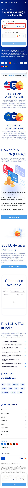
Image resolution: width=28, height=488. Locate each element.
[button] (26, 73)
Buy (7, 9)
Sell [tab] (8, 22)
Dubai (22, 384)
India (10, 388)
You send (6, 25)
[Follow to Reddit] (11, 444)
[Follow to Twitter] (14, 444)
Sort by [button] (5, 291)
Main (2, 9)
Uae (3, 384)
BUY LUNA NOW (14, 217)
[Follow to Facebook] (5, 444)
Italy (16, 388)
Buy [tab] (3, 22)
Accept (14, 484)
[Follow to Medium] (8, 444)
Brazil (13, 392)
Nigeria (4, 388)
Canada (20, 392)
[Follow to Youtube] (17, 444)
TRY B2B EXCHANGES (14, 266)
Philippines (5, 392)
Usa (9, 384)
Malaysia (15, 384)
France (22, 388)
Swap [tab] (12, 22)
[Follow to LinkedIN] (2, 444)
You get (5, 35)
